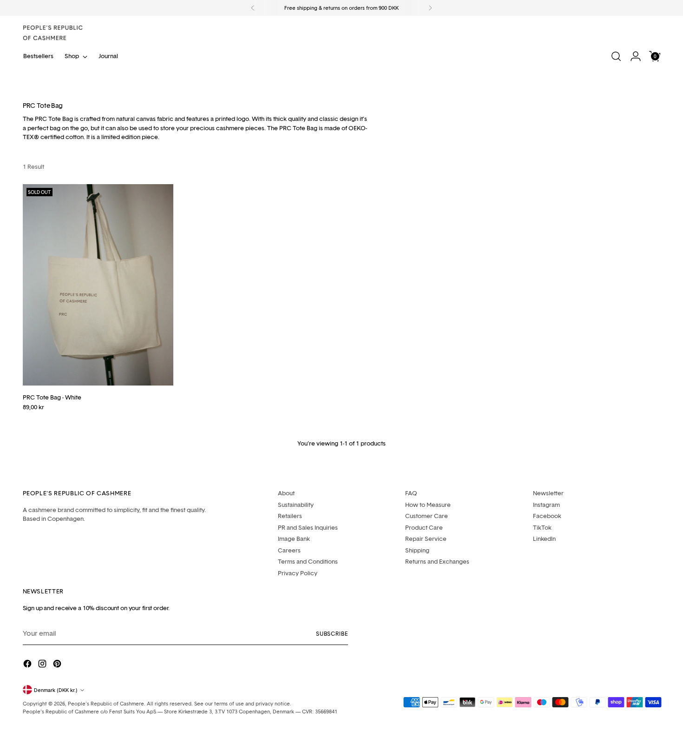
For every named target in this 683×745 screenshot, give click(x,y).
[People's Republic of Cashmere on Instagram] (43, 665)
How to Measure (428, 504)
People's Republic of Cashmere (106, 703)
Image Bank (294, 538)
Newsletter (548, 493)
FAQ (411, 493)
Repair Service (426, 538)
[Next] (430, 8)
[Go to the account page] (635, 56)
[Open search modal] (616, 56)
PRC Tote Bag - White (52, 397)
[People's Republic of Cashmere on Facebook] (28, 665)
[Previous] (253, 8)
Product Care (424, 527)
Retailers (290, 516)
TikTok (542, 527)
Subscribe (332, 634)
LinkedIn (544, 538)
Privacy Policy (297, 573)
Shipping (417, 550)
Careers (289, 550)
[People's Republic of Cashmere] (53, 32)
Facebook (547, 516)
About (286, 493)
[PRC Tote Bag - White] (98, 284)
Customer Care (426, 516)
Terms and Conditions (308, 561)
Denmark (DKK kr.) (56, 689)
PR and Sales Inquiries (308, 527)
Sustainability (296, 504)
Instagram (546, 504)
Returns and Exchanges (437, 561)
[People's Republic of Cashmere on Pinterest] (58, 665)
